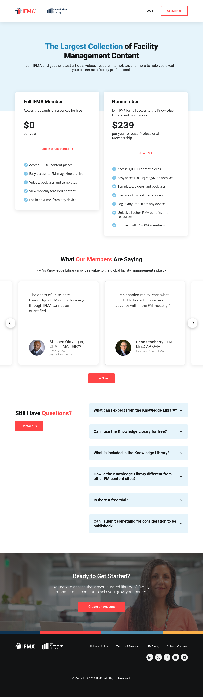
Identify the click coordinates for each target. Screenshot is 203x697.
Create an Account (101, 607)
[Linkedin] (149, 657)
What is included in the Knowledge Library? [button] (131, 453)
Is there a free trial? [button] (111, 500)
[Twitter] (158, 657)
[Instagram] (175, 657)
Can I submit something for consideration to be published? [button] (135, 523)
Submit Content (177, 646)
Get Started (174, 10)
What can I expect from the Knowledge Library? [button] (135, 410)
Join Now (101, 378)
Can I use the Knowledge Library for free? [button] (130, 431)
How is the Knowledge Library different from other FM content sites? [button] (133, 476)
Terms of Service (127, 646)
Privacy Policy (99, 646)
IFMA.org (153, 646)
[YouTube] (184, 657)
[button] (10, 323)
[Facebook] (167, 657)
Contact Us (29, 426)
